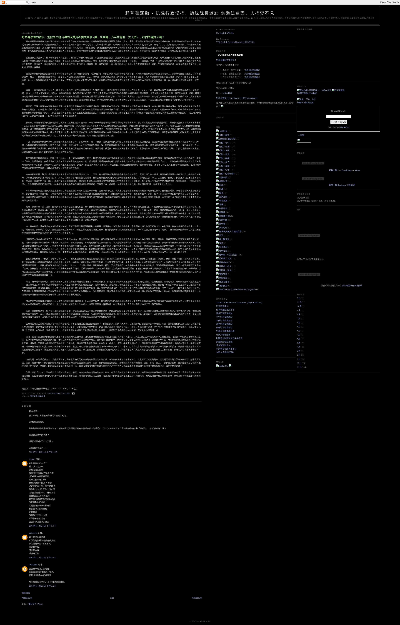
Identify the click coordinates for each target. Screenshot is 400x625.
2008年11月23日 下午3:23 (42, 585)
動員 (221, 192)
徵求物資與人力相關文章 (230, 231)
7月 (298, 318)
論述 (221, 243)
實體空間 (223, 219)
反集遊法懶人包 (223, 345)
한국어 (252, 42)
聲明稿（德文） (226, 266)
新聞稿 (222, 212)
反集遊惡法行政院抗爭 (352, 285)
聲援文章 (33, 396)
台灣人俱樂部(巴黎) (225, 352)
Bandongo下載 (344, 185)
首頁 (112, 597)
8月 (298, 314)
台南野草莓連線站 (224, 320)
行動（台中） (225, 142)
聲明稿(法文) (225, 262)
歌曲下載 (333, 185)
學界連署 (223, 246)
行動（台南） (225, 150)
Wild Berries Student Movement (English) (237, 289)
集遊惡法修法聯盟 (224, 341)
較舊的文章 (197, 597)
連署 (221, 204)
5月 (298, 298)
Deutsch (238, 42)
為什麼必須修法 (252, 77)
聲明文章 (223, 250)
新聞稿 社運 (224, 216)
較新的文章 (27, 597)
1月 (298, 359)
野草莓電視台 (222, 306)
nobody (32, 459)
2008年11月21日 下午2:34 (42, 557)
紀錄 (221, 185)
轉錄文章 (41, 396)
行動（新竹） (225, 162)
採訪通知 (223, 196)
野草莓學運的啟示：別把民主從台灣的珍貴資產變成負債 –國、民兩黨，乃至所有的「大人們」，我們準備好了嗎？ (93, 37)
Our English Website (225, 33)
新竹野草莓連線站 (224, 323)
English (224, 42)
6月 (298, 322)
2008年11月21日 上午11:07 (43, 452)
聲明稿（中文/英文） (229, 254)
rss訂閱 (301, 135)
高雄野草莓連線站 (224, 327)
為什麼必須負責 (252, 73)
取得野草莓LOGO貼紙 (307, 93)
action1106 (227, 92)
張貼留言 (26, 592)
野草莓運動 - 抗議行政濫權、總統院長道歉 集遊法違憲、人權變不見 (200, 13)
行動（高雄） (225, 158)
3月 (298, 350)
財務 (221, 189)
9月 (298, 310)
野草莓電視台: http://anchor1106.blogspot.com (236, 98)
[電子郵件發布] (72, 393)
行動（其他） (225, 154)
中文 (218, 42)
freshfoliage (347, 170)
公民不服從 (224, 134)
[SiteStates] (222, 365)
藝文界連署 (224, 281)
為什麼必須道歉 (252, 70)
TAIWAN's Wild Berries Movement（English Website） (240, 302)
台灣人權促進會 (223, 334)
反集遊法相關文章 (227, 138)
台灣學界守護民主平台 (226, 348)
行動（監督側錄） (227, 173)
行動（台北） (225, 146)
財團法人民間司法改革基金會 (229, 338)
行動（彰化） (225, 169)
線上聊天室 (224, 239)
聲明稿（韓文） (226, 270)
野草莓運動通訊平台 (225, 309)
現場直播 (223, 200)
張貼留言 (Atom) (35, 603)
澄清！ (222, 235)
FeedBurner (344, 127)
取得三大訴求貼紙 (305, 102)
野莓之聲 (333, 170)
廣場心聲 (223, 227)
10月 (299, 306)
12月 (299, 363)
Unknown (33, 532)
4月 (298, 346)
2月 (298, 354)
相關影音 (223, 181)
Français (231, 42)
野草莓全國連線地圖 (225, 331)
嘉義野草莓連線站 (224, 313)
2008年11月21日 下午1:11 (42, 525)
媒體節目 (223, 208)
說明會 (222, 223)
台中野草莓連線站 (224, 316)
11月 (299, 302)
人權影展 (223, 131)
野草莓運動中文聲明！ (226, 60)
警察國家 (223, 285)
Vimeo (357, 170)
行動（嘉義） (225, 165)
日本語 (246, 42)
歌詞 (353, 185)
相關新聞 (223, 177)
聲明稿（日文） (226, 258)
